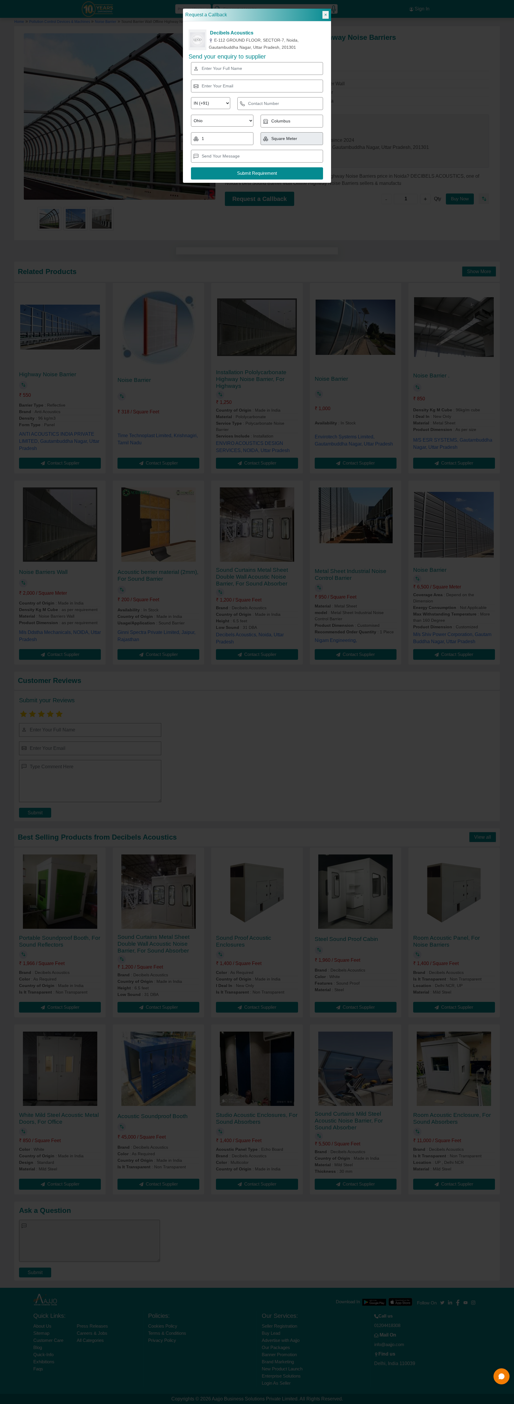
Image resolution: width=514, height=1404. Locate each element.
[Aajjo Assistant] (501, 1376)
